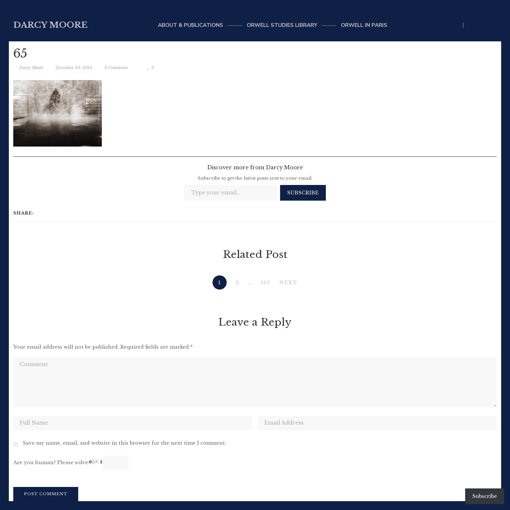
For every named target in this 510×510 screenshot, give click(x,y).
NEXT (288, 282)
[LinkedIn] (55, 213)
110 (266, 282)
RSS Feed (495, 25)
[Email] (62, 213)
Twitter (471, 25)
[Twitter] (47, 213)
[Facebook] (39, 213)
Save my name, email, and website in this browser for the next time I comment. (124, 443)
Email (483, 25)
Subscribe (303, 193)
